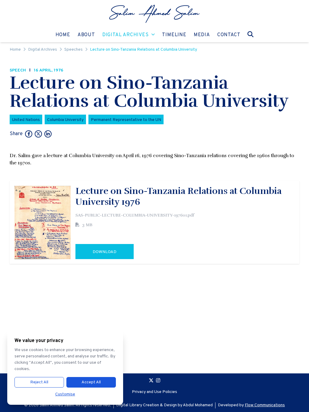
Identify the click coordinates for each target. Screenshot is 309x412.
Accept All (91, 382)
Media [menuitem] (202, 35)
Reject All (39, 382)
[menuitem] (154, 14)
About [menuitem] (86, 35)
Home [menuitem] (63, 35)
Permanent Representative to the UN (126, 119)
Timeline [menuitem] (174, 35)
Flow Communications (265, 405)
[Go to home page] (154, 14)
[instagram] (158, 381)
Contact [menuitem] (229, 35)
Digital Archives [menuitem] (125, 35)
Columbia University (65, 119)
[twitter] (151, 381)
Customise (65, 394)
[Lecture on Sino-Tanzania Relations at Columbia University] (29, 134)
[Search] (250, 34)
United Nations (26, 119)
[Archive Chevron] (153, 35)
